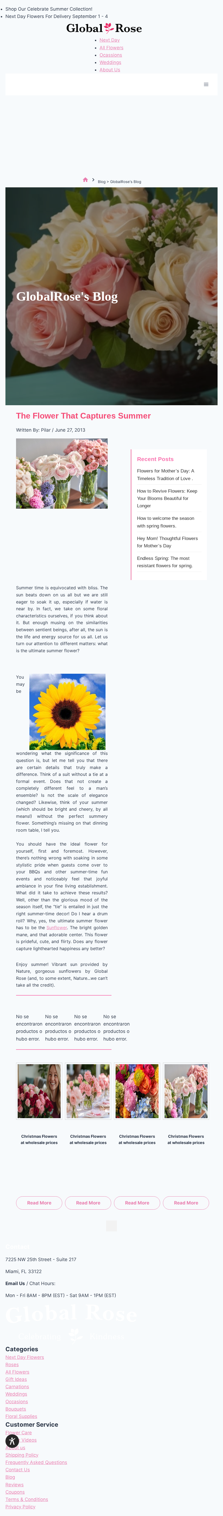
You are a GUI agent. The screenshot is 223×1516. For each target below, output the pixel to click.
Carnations (17, 1386)
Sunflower (57, 927)
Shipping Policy (21, 1455)
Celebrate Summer (47, 9)
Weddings (110, 62)
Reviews (14, 1484)
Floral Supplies (21, 1416)
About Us (110, 69)
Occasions (16, 1401)
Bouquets (15, 1409)
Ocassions (111, 55)
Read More (39, 1203)
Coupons (15, 1492)
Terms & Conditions (26, 1499)
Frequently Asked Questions (36, 1462)
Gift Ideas (16, 1379)
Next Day (110, 40)
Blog (10, 1477)
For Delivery (58, 16)
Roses (12, 1364)
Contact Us (17, 1469)
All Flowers (111, 47)
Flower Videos (21, 1440)
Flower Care (18, 1432)
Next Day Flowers (24, 1357)
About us (15, 1447)
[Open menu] (206, 84)
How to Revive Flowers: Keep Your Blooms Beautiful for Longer (167, 498)
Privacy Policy (20, 1506)
